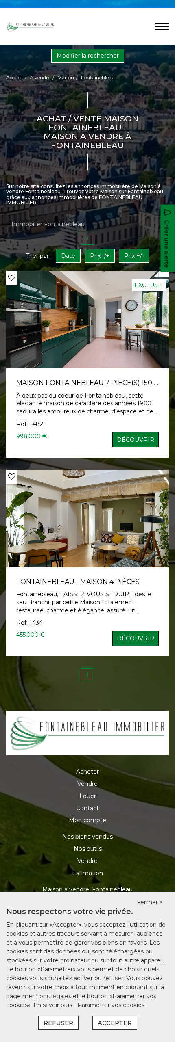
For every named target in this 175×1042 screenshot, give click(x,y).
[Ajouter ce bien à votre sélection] (11, 277)
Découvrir (135, 439)
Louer (87, 796)
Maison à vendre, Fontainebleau (87, 889)
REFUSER (58, 1023)
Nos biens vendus (87, 836)
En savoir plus (53, 1005)
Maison (65, 77)
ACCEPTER (115, 1023)
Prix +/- (134, 255)
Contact (87, 808)
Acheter (87, 771)
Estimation (87, 873)
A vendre (40, 77)
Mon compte (87, 820)
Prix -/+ (99, 255)
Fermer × (150, 902)
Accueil (14, 77)
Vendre (87, 783)
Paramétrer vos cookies (110, 1005)
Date (68, 255)
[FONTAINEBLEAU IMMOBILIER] (30, 26)
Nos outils (88, 848)
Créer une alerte (167, 244)
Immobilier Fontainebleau (48, 224)
